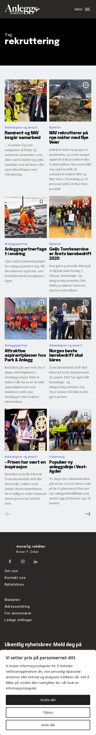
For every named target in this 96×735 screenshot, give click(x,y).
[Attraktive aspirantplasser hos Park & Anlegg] (26, 318)
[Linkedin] (35, 562)
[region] (48, 692)
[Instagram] (22, 562)
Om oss (11, 571)
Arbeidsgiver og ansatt (21, 127)
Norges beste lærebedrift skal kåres (65, 356)
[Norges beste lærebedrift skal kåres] (70, 318)
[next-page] (87, 514)
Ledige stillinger (18, 620)
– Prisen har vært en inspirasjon (25, 464)
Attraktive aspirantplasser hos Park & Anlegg (25, 356)
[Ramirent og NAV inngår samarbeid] (26, 100)
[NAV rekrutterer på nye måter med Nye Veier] (70, 100)
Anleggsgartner (16, 244)
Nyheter (55, 127)
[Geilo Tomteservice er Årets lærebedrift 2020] (70, 217)
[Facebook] (10, 562)
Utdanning (57, 457)
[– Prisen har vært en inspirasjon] (26, 430)
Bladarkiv (12, 600)
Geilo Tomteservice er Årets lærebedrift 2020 (70, 254)
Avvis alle (48, 725)
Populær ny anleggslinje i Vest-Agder (68, 467)
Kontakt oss (15, 578)
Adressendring (17, 606)
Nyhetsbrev (14, 584)
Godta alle (48, 700)
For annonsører (18, 613)
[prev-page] (8, 514)
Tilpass (48, 712)
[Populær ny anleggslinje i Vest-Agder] (70, 430)
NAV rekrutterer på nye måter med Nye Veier (68, 138)
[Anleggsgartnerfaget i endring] (26, 217)
